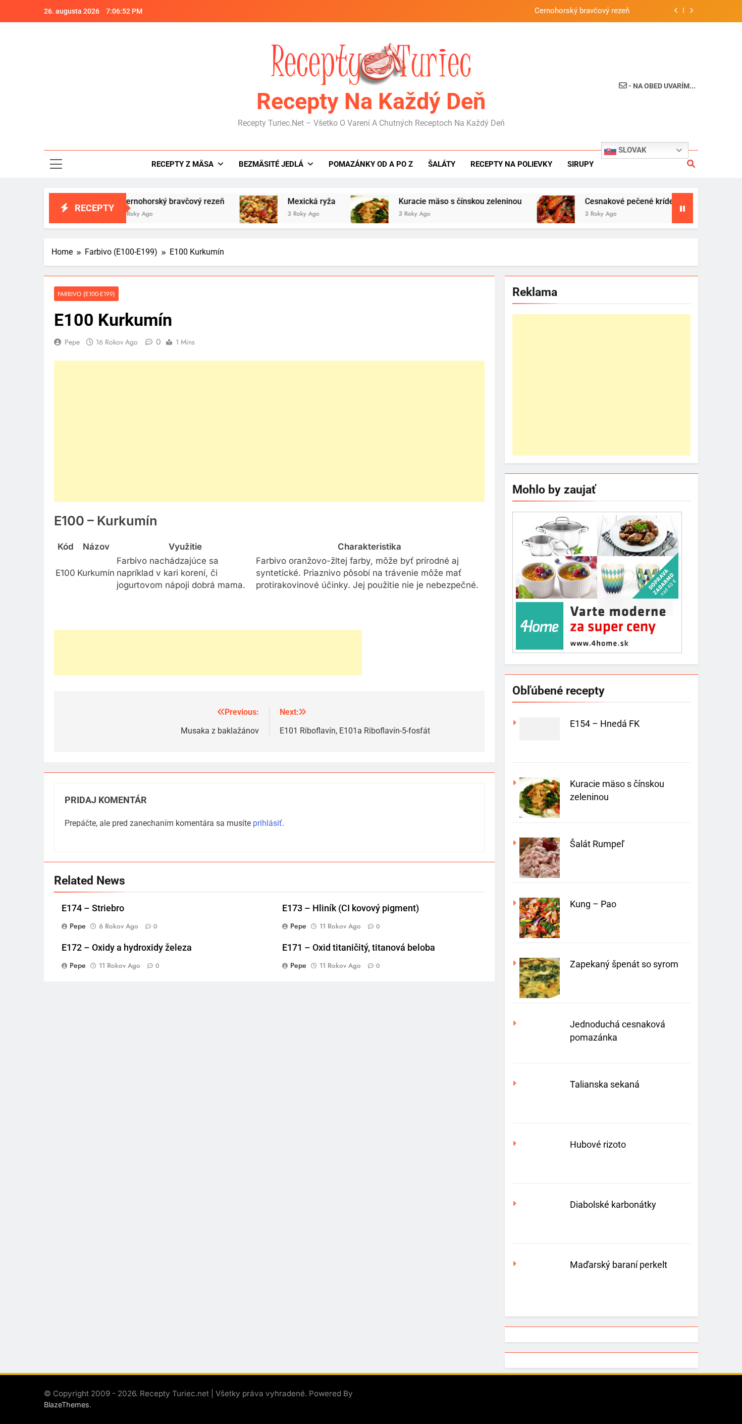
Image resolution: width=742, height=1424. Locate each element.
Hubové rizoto (598, 1144)
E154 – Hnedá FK (605, 723)
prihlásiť (267, 823)
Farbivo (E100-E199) (86, 293)
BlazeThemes (66, 1404)
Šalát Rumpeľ (597, 844)
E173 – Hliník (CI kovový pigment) (350, 908)
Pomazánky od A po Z (371, 164)
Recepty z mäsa (182, 164)
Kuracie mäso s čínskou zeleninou (433, 201)
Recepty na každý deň (371, 101)
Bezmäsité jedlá (271, 164)
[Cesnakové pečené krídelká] (529, 214)
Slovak (631, 150)
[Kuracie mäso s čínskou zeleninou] (342, 214)
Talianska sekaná (605, 1084)
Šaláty (441, 164)
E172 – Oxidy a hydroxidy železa (127, 948)
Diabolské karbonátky (613, 1204)
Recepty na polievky (511, 164)
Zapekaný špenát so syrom (624, 964)
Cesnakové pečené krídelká (607, 201)
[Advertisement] (269, 431)
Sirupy (580, 164)
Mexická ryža (284, 201)
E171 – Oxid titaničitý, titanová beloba (358, 948)
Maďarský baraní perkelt (618, 1264)
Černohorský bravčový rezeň (582, 11)
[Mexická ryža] (231, 214)
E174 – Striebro (93, 908)
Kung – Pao (593, 904)
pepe (72, 342)
